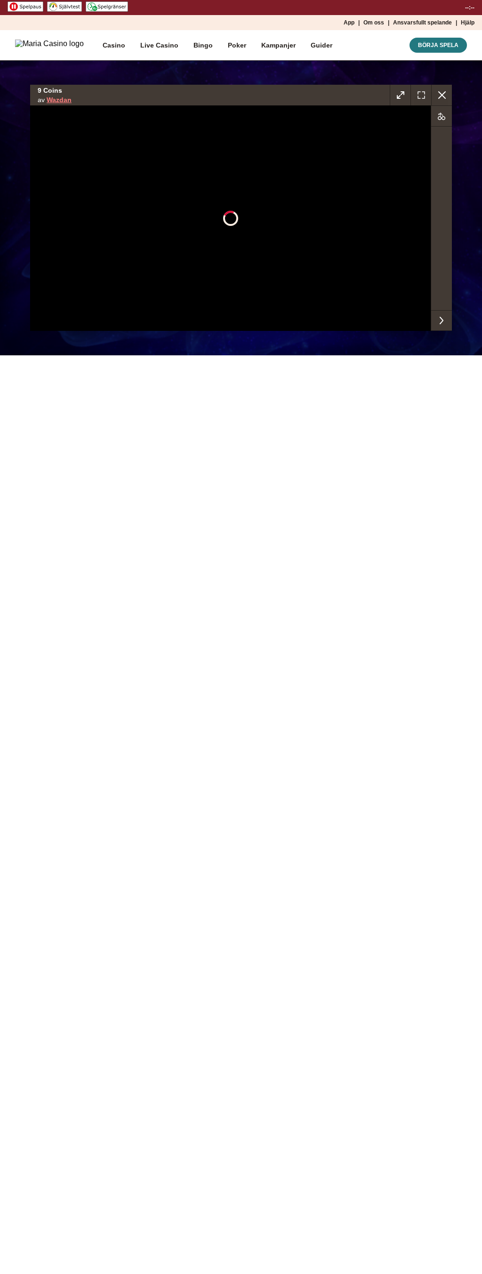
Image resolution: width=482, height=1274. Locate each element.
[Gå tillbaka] (441, 95)
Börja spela (438, 45)
